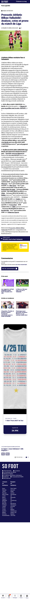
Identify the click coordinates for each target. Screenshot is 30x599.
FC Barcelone (13, 502)
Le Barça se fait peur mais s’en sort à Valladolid (21, 281)
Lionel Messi (4, 496)
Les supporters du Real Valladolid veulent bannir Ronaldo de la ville (7, 282)
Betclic (6, 142)
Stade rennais (12, 492)
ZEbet (3, 193)
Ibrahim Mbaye (4, 511)
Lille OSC (12, 515)
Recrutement (7, 478)
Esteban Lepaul (4, 505)
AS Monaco (13, 511)
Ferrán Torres (4, 508)
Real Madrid (12, 508)
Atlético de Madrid (13, 513)
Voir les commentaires (8, 268)
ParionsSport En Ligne (8, 189)
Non (7, 454)
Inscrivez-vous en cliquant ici (15, 153)
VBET (13, 206)
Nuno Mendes (4, 489)
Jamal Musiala (4, 492)
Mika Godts (5, 494)
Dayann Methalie (4, 499)
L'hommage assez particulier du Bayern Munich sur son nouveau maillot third (22, 304)
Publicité (6, 477)
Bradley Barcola (4, 502)
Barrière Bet (5, 210)
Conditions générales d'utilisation (13, 475)
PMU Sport (13, 185)
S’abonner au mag (21, 1)
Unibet (18, 199)
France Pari (13, 204)
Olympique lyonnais (13, 505)
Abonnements (7, 471)
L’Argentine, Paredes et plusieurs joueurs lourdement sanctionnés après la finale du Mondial (7, 305)
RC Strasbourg (13, 499)
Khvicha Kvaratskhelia (5, 514)
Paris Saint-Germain (13, 489)
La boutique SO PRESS (10, 472)
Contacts (17, 471)
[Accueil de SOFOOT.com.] (4, 2)
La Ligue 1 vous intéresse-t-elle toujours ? (12, 449)
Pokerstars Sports (13, 212)
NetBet (3, 195)
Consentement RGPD (17, 477)
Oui (3, 454)
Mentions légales (8, 473)
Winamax (4, 183)
